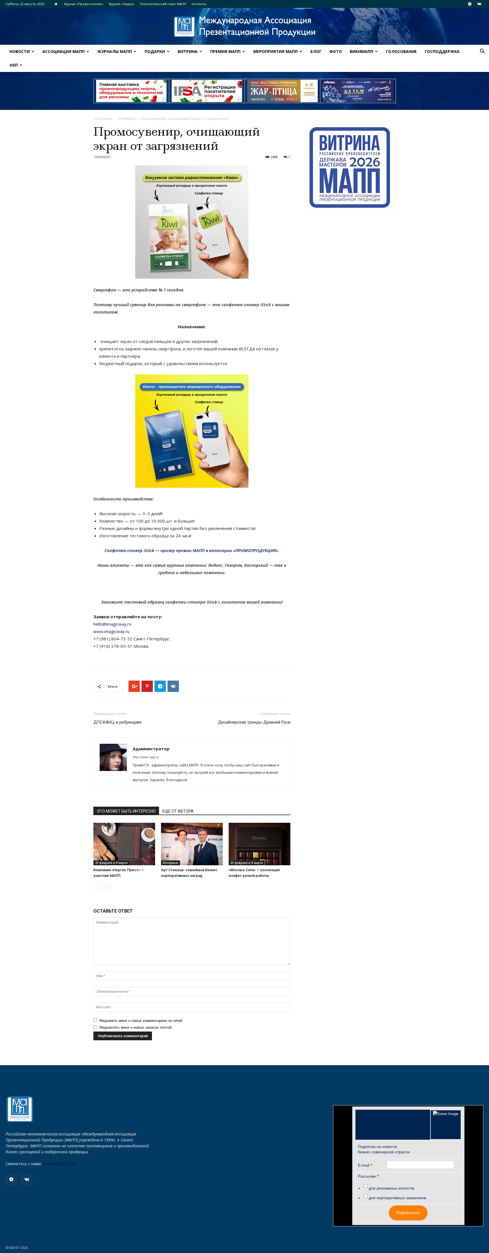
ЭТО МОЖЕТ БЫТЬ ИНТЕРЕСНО (126, 811)
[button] (482, 52)
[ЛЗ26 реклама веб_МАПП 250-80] (358, 91)
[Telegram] (470, 4)
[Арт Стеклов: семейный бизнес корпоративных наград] (192, 844)
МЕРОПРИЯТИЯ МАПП (275, 51)
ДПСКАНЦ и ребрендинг (117, 722)
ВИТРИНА (188, 51)
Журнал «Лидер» (121, 4)
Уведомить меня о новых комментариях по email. (141, 1020)
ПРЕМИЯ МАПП (225, 51)
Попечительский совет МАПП (163, 4)
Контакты (199, 4)
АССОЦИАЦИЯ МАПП (63, 51)
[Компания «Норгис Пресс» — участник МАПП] (124, 844)
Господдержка (442, 51)
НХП (14, 65)
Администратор (151, 748)
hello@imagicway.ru (112, 624)
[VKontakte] (479, 4)
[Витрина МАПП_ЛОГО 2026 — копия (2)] (350, 167)
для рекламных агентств (391, 1188)
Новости (20, 51)
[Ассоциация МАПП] (244, 26)
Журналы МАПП (114, 51)
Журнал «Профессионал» (83, 4)
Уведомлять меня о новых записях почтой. (136, 1027)
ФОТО (335, 51)
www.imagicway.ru (111, 631)
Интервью (170, 863)
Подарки (155, 51)
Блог (315, 51)
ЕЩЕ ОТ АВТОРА (178, 811)
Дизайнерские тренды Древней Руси (254, 722)
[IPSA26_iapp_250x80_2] (206, 91)
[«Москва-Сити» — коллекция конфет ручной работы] (259, 844)
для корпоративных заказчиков (397, 1198)
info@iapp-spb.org (59, 1163)
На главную (103, 118)
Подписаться (408, 1212)
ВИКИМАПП (361, 51)
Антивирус (127, 118)
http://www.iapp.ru (146, 757)
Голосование (401, 51)
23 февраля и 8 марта (111, 863)
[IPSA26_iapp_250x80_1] (131, 91)
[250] (282, 91)
